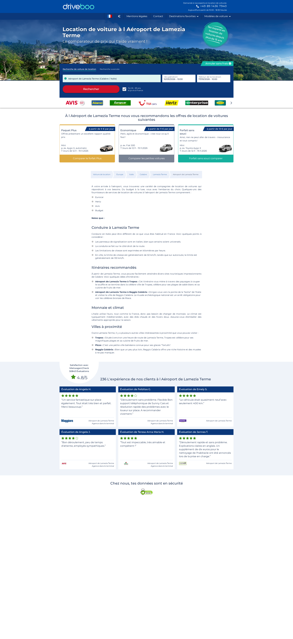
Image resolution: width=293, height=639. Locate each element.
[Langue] (109, 16)
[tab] (79, 68)
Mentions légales (137, 16)
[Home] (78, 6)
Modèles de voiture (216, 16)
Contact (158, 16)
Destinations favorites (182, 16)
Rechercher (91, 89)
